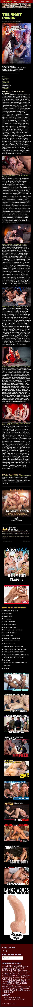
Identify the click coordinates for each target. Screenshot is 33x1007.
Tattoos (20, 988)
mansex (25, 534)
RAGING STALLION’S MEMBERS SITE (16, 476)
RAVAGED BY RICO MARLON (12, 638)
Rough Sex (13, 985)
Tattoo (15, 988)
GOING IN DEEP (8, 635)
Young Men (8, 992)
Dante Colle (13, 533)
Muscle (23, 983)
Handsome (5, 981)
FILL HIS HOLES (8, 616)
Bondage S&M (5, 971)
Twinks (4, 990)
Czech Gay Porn (9, 975)
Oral (8, 985)
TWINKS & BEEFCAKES (10, 627)
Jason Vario (21, 534)
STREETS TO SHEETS (10, 632)
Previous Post (8, 541)
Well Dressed (27, 990)
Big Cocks (8, 968)
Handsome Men (15, 534)
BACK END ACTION (9, 621)
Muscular (4, 985)
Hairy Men (9, 534)
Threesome (26, 988)
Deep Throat (5, 977)
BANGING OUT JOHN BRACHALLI (13, 630)
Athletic (4, 531)
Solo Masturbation (11, 986)
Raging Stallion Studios (14, 21)
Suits (8, 988)
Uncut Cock (26, 536)
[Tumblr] (6, 951)
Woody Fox (4, 538)
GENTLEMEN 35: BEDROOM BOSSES (14, 652)
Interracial (5, 983)
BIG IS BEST (7, 660)
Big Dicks (16, 968)
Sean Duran (16, 536)
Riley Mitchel (11, 536)
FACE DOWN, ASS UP (10, 624)
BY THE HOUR (8, 619)
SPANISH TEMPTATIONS (11, 611)
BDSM (24, 966)
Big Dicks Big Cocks (11, 531)
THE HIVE (6, 668)
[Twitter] (3, 951)
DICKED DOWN (8, 613)
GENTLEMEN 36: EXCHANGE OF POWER (15, 649)
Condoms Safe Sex (21, 974)
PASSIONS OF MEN (9, 643)
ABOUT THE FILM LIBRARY (12, 997)
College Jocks (8, 973)
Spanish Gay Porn (20, 987)
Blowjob (26, 970)
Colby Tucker (8, 533)
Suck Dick (22, 536)
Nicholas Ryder (5, 536)
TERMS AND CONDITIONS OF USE (14, 999)
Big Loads (22, 970)
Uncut (8, 990)
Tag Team (12, 988)
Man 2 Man (13, 983)
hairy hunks (4, 534)
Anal (3, 966)
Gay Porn (23, 533)
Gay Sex (27, 533)
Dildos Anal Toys (13, 977)
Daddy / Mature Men (23, 975)
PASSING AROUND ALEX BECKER (13, 646)
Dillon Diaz (18, 533)
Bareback (17, 966)
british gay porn (13, 972)
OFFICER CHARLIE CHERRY (12, 641)
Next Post (26, 541)
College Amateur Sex (24, 972)
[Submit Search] (3, 958)
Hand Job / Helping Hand (24, 979)
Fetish (18, 977)
